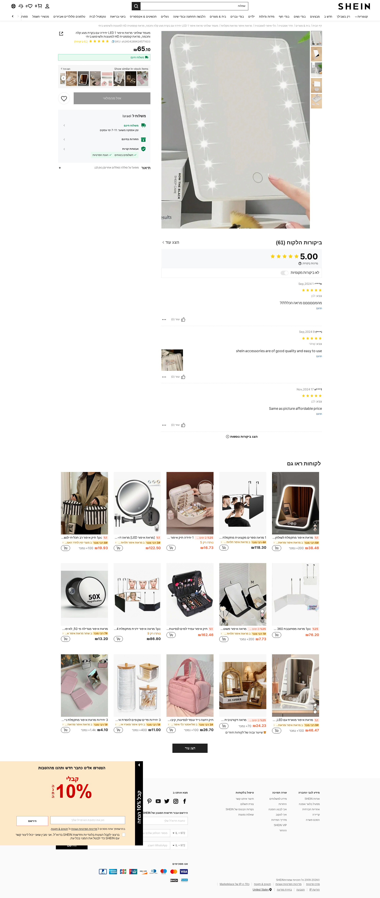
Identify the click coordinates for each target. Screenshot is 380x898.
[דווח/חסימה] (164, 319)
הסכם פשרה (313, 819)
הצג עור (190, 748)
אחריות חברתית (311, 809)
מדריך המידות (279, 819)
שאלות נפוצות (246, 814)
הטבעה (300, 889)
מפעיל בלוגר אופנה (309, 804)
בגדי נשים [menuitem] (300, 16)
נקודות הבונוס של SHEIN (240, 809)
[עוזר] (183, 319)
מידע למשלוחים (278, 798)
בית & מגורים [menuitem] (218, 16)
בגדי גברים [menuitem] (237, 16)
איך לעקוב (281, 814)
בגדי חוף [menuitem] (284, 16)
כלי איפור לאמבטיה (265, 25)
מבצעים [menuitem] (315, 16)
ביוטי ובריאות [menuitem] (118, 16)
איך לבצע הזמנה (278, 809)
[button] (21, 6)
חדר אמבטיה (285, 25)
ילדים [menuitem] (251, 16)
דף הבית (317, 25)
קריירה (316, 814)
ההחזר (283, 830)
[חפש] (136, 6)
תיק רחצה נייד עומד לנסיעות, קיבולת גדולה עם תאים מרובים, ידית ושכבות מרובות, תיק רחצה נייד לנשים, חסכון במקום (190, 720)
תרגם (319, 308)
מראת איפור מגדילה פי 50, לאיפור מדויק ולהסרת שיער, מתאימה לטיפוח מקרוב (84, 629)
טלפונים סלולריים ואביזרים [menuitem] (69, 16)
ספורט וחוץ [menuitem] (21, 16)
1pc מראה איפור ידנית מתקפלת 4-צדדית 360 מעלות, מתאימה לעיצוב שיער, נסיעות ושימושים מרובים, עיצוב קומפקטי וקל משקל (137, 629)
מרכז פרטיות (313, 884)
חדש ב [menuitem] (328, 16)
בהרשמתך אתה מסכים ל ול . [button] (87, 829)
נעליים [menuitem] (165, 16)
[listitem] (142, 78)
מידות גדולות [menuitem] (266, 16)
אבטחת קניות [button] (130, 148)
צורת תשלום (247, 804)
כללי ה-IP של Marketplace (234, 884)
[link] (38, 6)
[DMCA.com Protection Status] (174, 880)
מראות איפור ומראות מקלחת (236, 25)
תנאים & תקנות (262, 884)
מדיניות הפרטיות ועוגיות (288, 884)
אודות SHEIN (312, 798)
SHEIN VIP (280, 825)
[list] (152, 801)
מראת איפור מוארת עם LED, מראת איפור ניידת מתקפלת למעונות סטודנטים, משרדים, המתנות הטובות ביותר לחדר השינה (295, 720)
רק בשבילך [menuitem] (343, 16)
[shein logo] (354, 6)
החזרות (283, 804)
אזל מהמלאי (112, 98)
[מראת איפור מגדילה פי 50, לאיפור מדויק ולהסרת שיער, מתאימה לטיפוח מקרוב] (84, 594)
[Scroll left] (18, 16)
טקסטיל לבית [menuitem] (98, 16)
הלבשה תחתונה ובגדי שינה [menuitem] (189, 16)
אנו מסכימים (180, 864)
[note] (245, 732)
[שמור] (64, 98)
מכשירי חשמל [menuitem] (40, 16)
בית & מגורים (303, 25)
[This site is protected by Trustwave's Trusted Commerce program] (184, 880)
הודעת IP (314, 889)
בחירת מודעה (284, 889)
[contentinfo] (122, 871)
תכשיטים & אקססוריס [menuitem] (143, 16)
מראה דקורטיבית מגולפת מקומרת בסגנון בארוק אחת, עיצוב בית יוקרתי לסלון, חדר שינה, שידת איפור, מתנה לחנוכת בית (242, 720)
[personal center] (47, 6)
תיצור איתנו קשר (245, 798)
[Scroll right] (12, 16)
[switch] (285, 273)
